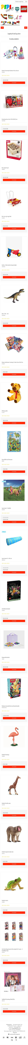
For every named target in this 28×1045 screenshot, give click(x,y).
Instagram (17, 1034)
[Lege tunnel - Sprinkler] (14, 493)
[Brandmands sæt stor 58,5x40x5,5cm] (14, 104)
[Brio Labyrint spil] (14, 152)
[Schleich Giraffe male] (14, 788)
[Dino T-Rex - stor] (14, 298)
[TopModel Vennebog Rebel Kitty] (14, 984)
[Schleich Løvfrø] (14, 885)
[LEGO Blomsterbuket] (14, 593)
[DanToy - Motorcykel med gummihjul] (14, 250)
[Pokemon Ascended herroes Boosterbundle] (14, 691)
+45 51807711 (17, 1027)
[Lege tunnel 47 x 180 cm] (14, 543)
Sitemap (15, 1032)
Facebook (11, 1034)
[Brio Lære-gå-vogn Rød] (14, 201)
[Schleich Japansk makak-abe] (14, 836)
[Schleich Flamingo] (14, 739)
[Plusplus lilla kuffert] (14, 642)
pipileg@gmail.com (16, 1028)
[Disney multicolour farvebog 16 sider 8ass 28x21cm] (14, 347)
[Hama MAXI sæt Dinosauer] (14, 444)
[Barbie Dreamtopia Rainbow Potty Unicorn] (14, 55)
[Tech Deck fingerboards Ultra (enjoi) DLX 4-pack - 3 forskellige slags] (14, 934)
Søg (26, 1)
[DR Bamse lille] (14, 395)
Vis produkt (14, 82)
